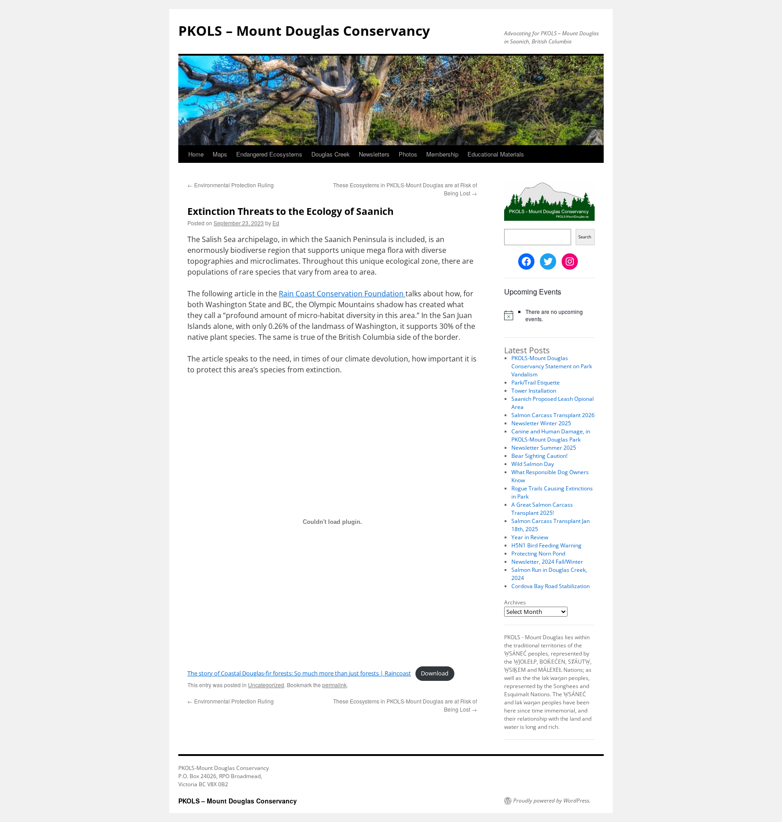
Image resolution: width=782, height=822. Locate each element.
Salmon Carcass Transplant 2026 (553, 415)
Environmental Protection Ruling (230, 185)
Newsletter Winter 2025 (541, 423)
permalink (334, 685)
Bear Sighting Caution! (539, 456)
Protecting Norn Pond (538, 553)
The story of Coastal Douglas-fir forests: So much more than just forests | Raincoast (299, 673)
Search (584, 237)
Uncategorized (266, 685)
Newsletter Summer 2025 (543, 447)
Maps (220, 154)
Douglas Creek (330, 154)
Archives (515, 602)
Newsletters (374, 154)
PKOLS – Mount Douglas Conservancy (304, 30)
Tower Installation (533, 390)
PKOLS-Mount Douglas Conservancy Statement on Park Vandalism (551, 366)
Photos (408, 154)
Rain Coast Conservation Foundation (342, 294)
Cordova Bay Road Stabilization (550, 586)
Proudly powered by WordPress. (552, 800)
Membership (442, 154)
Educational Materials (495, 154)
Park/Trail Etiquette (535, 382)
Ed (275, 223)
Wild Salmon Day (532, 464)
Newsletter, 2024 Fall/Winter (547, 561)
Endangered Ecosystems (269, 154)
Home (196, 154)
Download (434, 673)
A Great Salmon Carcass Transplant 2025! (542, 509)
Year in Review (529, 537)
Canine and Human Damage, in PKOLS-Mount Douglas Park (550, 435)
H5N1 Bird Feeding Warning (546, 545)
